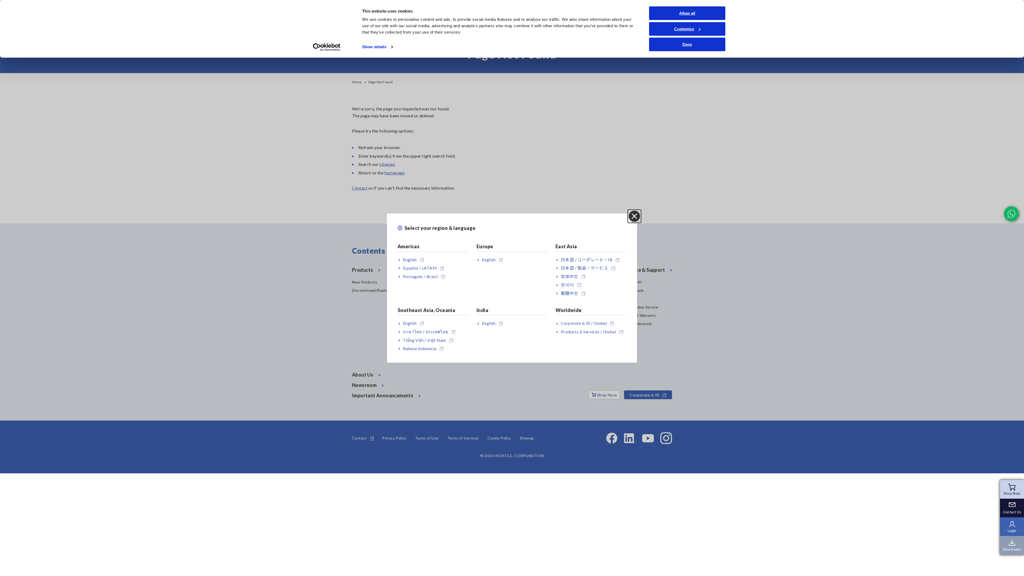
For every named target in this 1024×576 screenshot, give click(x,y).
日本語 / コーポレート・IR (586, 259)
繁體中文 (569, 293)
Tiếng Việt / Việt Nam (424, 339)
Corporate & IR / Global (584, 323)
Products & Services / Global (588, 331)
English (410, 259)
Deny (687, 44)
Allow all (687, 13)
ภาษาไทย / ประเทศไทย (425, 331)
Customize (684, 29)
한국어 (567, 284)
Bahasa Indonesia (419, 348)
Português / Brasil (420, 276)
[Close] (634, 216)
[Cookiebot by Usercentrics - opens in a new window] (326, 47)
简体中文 (569, 276)
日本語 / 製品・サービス (584, 267)
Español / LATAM (420, 267)
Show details (374, 47)
